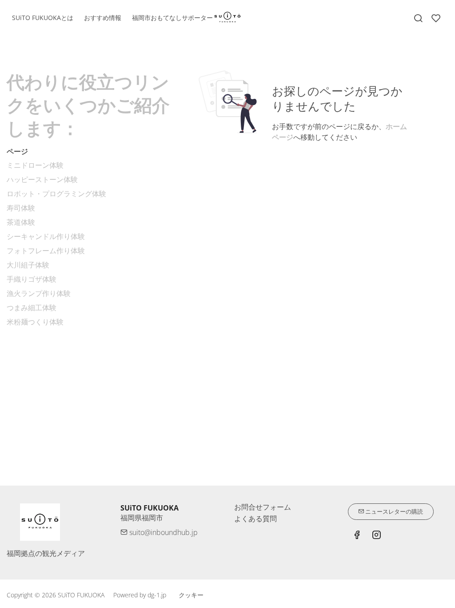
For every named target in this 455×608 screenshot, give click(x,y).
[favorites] (436, 18)
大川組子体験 (28, 265)
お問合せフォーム (262, 507)
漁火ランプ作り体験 (39, 293)
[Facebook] (357, 536)
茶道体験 (21, 222)
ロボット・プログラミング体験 (56, 194)
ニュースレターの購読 (393, 511)
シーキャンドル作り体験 (46, 236)
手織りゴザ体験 (31, 279)
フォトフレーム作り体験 (46, 250)
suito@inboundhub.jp (163, 532)
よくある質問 (255, 518)
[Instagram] (376, 536)
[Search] (418, 18)
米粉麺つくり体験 (35, 322)
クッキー (191, 595)
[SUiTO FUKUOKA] (227, 17)
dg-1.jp (157, 595)
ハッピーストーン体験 (42, 179)
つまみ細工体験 (31, 307)
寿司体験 (21, 208)
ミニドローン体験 (35, 165)
